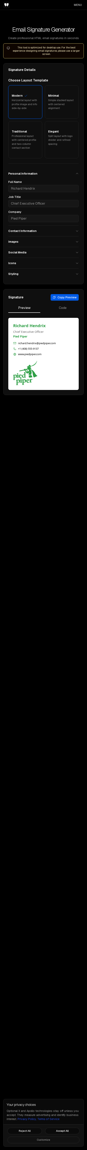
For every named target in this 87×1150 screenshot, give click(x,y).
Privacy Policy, (27, 1119)
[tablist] (43, 309)
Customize (43, 1139)
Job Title (14, 196)
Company (14, 211)
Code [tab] (63, 308)
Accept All (62, 1131)
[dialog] (43, 1123)
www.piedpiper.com (29, 354)
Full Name (15, 181)
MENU (78, 5)
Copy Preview (67, 297)
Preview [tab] (24, 308)
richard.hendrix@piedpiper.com (37, 343)
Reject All (25, 1131)
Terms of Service (48, 1119)
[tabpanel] (43, 354)
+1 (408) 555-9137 (28, 348)
